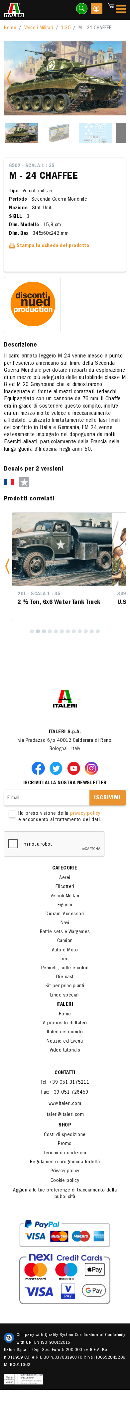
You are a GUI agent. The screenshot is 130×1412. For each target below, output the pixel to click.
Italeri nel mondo (65, 1032)
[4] (50, 631)
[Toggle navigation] (121, 10)
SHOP (65, 1125)
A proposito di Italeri (65, 1023)
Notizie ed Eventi (65, 1041)
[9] (80, 631)
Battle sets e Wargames (65, 932)
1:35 (65, 28)
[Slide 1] (21, 133)
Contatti (65, 1073)
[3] (44, 631)
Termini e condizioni (65, 1153)
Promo (65, 1144)
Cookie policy (65, 1181)
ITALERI (65, 1004)
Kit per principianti (65, 986)
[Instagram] (91, 768)
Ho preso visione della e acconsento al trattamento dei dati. (59, 817)
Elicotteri (65, 887)
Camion (65, 941)
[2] (38, 631)
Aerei (64, 878)
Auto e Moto (65, 950)
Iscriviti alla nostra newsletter (65, 783)
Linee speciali (65, 995)
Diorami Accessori (65, 914)
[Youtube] (75, 768)
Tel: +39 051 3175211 (65, 1082)
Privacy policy (65, 1171)
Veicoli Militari (38, 28)
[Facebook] (40, 768)
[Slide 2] (58, 133)
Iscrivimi (107, 798)
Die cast (65, 977)
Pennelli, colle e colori (65, 968)
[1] (32, 631)
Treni (65, 959)
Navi (65, 923)
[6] (62, 631)
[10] (86, 631)
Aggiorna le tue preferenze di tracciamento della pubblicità (65, 1193)
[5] (56, 631)
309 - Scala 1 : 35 (45, 594)
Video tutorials (65, 1050)
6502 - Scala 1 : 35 (32, 166)
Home (10, 28)
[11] (92, 631)
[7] (68, 631)
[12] (98, 631)
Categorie (64, 868)
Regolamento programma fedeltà (65, 1162)
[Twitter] (57, 768)
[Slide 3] (95, 133)
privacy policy (85, 813)
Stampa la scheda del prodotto (52, 246)
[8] (74, 631)
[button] (7, 566)
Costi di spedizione (65, 1135)
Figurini (65, 905)
